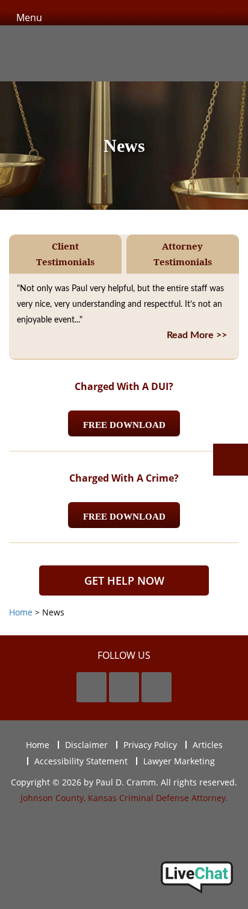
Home (37, 744)
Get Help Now (124, 580)
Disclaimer (86, 744)
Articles (208, 744)
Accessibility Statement (81, 761)
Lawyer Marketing (179, 761)
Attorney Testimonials (182, 254)
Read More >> (197, 335)
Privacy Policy (150, 744)
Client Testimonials (65, 254)
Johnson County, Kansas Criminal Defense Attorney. (124, 798)
